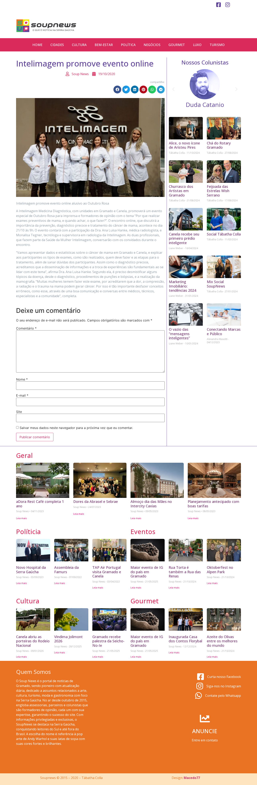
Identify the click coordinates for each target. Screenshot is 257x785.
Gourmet (176, 45)
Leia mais (21, 518)
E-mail (22, 395)
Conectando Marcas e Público (224, 331)
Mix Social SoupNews (216, 284)
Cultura (79, 45)
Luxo (197, 45)
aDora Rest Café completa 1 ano (40, 503)
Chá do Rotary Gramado (219, 145)
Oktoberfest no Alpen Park (220, 569)
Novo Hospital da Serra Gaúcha (31, 569)
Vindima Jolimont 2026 (68, 639)
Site (19, 411)
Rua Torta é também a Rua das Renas (185, 571)
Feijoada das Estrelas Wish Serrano (218, 191)
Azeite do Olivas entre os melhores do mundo (222, 641)
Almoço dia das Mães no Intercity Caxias (151, 503)
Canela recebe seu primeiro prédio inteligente (184, 238)
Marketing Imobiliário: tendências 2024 (182, 286)
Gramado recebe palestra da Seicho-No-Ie (108, 641)
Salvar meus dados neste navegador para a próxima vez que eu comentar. (76, 427)
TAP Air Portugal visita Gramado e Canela (106, 571)
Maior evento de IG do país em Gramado (147, 571)
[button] (117, 89)
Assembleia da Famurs (66, 569)
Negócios (152, 45)
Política (128, 45)
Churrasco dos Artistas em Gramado (181, 191)
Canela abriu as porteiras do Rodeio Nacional (33, 641)
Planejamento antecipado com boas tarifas (213, 503)
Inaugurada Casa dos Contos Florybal (185, 639)
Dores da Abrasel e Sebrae (95, 501)
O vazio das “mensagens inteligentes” (179, 333)
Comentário (26, 328)
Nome (22, 379)
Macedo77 (192, 778)
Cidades (57, 45)
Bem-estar (104, 45)
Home (37, 45)
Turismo (217, 45)
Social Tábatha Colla (224, 234)
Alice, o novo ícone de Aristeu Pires (184, 145)
